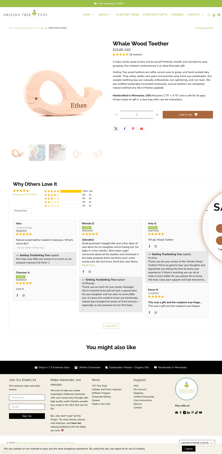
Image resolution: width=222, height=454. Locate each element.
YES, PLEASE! (183, 228)
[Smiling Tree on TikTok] (196, 413)
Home (11, 28)
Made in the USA (101, 404)
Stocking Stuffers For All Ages (31, 28)
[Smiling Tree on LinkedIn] (188, 413)
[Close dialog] (217, 192)
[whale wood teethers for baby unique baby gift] (59, 90)
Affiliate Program (101, 393)
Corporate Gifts (155, 14)
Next (210, 28)
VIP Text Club (99, 385)
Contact (138, 407)
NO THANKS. (183, 240)
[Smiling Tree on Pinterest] (192, 413)
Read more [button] (88, 265)
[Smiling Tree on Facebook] (180, 413)
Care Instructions (143, 400)
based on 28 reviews (25, 194)
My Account (140, 389)
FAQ (136, 385)
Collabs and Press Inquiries (106, 389)
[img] (44, 234)
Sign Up (27, 416)
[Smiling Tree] (25, 13)
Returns (138, 404)
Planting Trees (127, 14)
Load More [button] (111, 326)
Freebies (177, 14)
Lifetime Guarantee (144, 396)
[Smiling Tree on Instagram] (184, 413)
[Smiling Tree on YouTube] (200, 413)
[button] (121, 54)
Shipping (138, 393)
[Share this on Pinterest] (133, 128)
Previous (200, 28)
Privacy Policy (50, 442)
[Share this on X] (116, 128)
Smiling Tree (21, 442)
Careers (96, 400)
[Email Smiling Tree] (176, 413)
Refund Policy (35, 442)
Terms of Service (66, 442)
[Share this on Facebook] (124, 128)
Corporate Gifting (101, 396)
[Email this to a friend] (141, 128)
